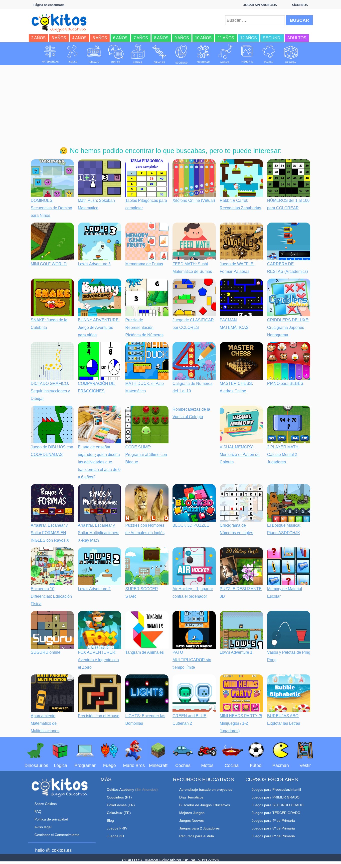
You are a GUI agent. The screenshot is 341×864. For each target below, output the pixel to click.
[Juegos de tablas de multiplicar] (72, 54)
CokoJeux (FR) (119, 813)
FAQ (37, 811)
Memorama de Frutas (144, 264)
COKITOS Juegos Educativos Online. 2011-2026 (170, 860)
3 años (59, 38)
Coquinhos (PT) (119, 797)
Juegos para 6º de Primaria (273, 836)
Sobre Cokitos (45, 804)
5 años (100, 38)
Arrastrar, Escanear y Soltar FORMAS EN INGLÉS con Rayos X (50, 532)
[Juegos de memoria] (247, 54)
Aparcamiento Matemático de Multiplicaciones (45, 723)
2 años (38, 38)
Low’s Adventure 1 (236, 652)
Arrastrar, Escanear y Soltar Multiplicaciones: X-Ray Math (98, 532)
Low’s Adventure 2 (94, 589)
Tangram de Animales (144, 652)
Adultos (296, 38)
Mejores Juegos (191, 813)
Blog (110, 820)
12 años (248, 38)
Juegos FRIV (117, 828)
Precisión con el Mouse (98, 716)
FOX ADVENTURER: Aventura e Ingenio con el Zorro (98, 659)
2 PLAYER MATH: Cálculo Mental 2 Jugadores (283, 454)
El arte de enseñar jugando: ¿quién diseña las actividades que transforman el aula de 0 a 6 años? (99, 462)
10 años (203, 38)
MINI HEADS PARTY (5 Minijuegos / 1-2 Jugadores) (241, 723)
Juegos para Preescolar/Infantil (276, 789)
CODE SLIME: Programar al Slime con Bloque (146, 454)
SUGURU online (45, 652)
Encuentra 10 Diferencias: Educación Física (51, 596)
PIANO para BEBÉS (285, 383)
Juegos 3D (115, 836)
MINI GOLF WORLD (49, 264)
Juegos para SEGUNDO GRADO (278, 805)
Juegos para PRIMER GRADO (276, 797)
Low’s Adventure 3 (94, 264)
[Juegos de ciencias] (159, 54)
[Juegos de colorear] (203, 54)
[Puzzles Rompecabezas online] (269, 54)
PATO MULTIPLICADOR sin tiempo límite (191, 659)
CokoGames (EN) (121, 805)
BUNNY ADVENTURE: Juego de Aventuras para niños (99, 327)
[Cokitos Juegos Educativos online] (61, 22)
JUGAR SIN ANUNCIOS (260, 5)
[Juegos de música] (225, 54)
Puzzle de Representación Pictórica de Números (144, 327)
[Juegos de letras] (138, 54)
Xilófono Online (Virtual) (193, 200)
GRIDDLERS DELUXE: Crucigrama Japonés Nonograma (288, 327)
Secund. (272, 38)
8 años (161, 38)
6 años (120, 38)
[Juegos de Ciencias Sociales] (181, 54)
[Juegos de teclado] (94, 54)
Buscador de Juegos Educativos (204, 805)
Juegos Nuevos (191, 820)
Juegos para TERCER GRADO (276, 813)
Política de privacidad (51, 819)
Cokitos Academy (120, 789)
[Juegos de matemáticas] (50, 54)
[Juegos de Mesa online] (291, 54)
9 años (181, 38)
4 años (79, 38)
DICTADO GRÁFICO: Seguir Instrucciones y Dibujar (50, 391)
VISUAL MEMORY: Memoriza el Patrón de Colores (240, 454)
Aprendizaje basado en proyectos (205, 789)
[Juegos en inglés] (116, 54)
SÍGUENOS (300, 5)
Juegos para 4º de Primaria (273, 820)
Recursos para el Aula (196, 836)
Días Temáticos (191, 797)
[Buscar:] (255, 20)
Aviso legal (42, 827)
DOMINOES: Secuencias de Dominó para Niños (51, 208)
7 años (141, 38)
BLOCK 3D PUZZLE (190, 525)
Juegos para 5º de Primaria (273, 828)
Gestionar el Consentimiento (56, 835)
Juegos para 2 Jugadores (199, 828)
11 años (226, 38)
